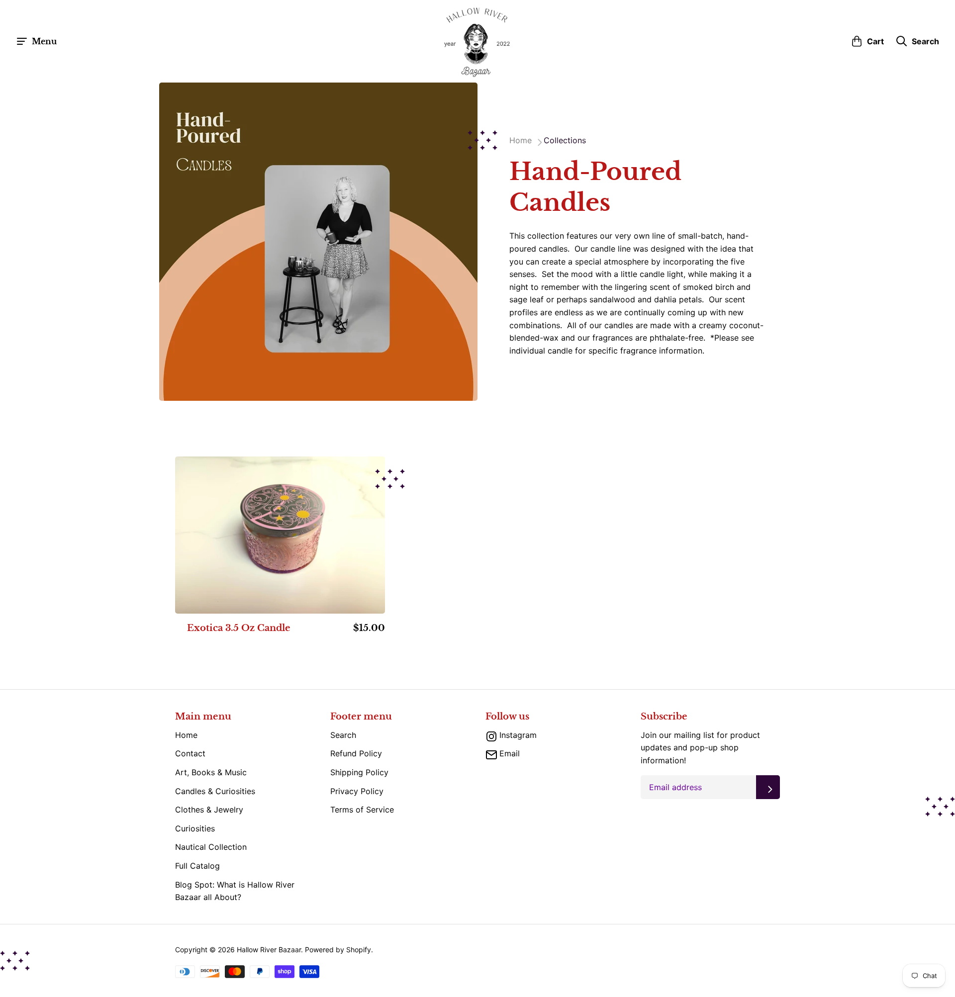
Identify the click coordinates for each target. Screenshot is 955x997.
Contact (190, 753)
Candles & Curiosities (215, 791)
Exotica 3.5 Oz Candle (238, 629)
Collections (565, 140)
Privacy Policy (356, 791)
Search (343, 735)
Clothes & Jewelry (209, 810)
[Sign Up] (768, 787)
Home (186, 735)
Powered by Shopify (338, 949)
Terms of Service (362, 810)
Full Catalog (197, 866)
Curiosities (195, 828)
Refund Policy (356, 753)
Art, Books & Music (211, 772)
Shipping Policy (359, 772)
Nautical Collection (211, 847)
